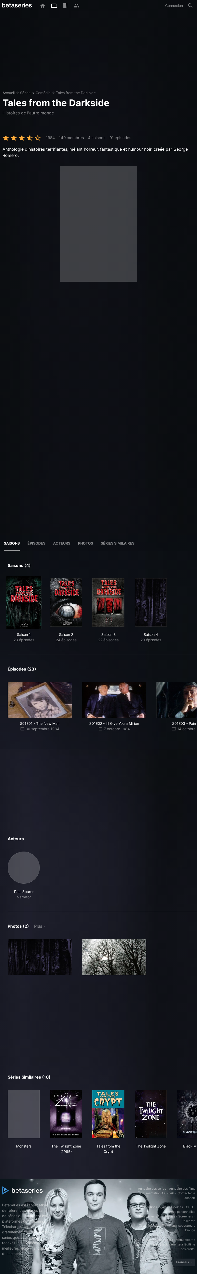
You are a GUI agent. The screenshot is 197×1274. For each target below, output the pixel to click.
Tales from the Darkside (76, 93)
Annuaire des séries (152, 1188)
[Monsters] (24, 1114)
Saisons (12, 543)
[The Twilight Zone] (151, 1114)
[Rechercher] (190, 5)
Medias (170, 1216)
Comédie (43, 93)
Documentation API (152, 1193)
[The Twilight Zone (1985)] (66, 1114)
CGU (189, 1207)
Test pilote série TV (152, 1225)
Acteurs (61, 543)
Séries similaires (117, 543)
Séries (25, 93)
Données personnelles (179, 1212)
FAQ (171, 1193)
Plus (38, 926)
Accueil (9, 93)
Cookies (177, 1207)
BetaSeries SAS (150, 1216)
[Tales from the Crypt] (108, 1114)
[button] (24, 876)
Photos (85, 543)
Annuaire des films (182, 1188)
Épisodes (36, 543)
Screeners (185, 1216)
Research (188, 1221)
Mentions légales (156, 1207)
